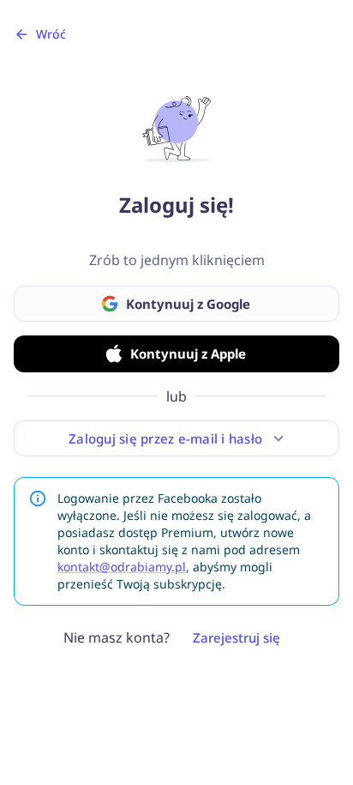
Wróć (51, 34)
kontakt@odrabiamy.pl (121, 567)
